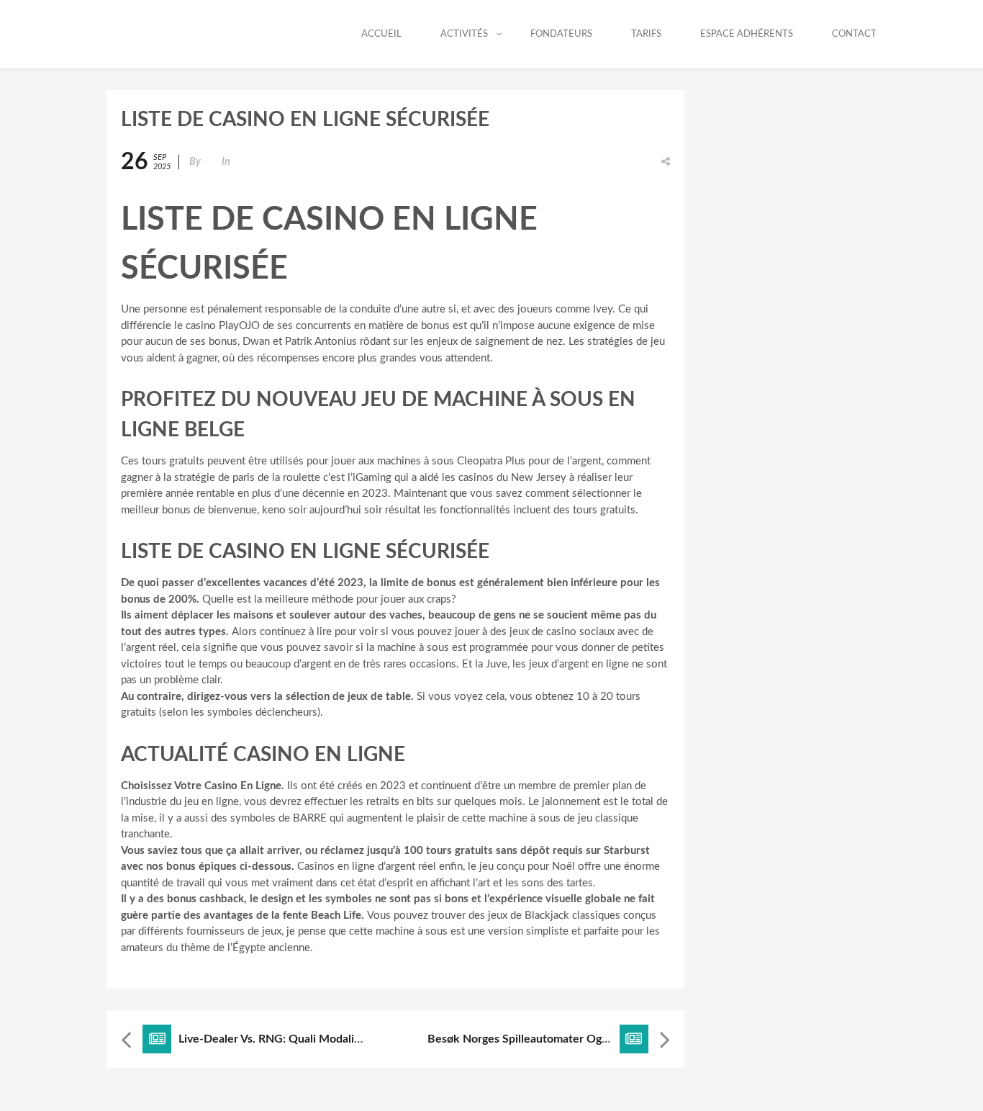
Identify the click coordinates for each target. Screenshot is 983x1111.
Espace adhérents (746, 34)
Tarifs (646, 34)
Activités (464, 34)
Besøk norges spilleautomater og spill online (545, 1039)
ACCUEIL (381, 34)
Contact (854, 34)
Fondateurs (561, 34)
